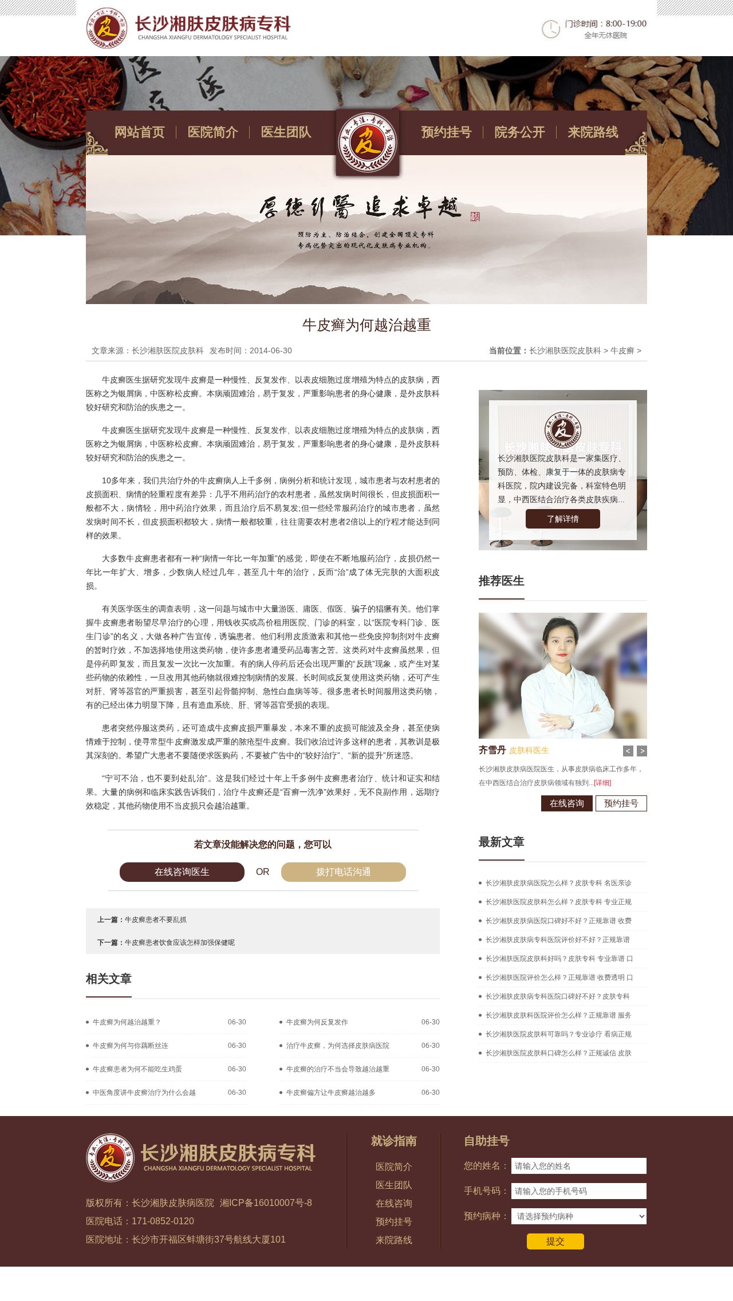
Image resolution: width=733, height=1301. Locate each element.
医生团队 (286, 132)
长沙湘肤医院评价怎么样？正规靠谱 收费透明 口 (559, 977)
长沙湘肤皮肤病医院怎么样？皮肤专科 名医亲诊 (559, 883)
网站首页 (140, 132)
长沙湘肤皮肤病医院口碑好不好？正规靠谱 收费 (559, 921)
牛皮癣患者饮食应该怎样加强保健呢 (180, 943)
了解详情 (563, 518)
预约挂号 (446, 132)
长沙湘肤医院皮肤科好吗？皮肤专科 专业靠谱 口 (559, 959)
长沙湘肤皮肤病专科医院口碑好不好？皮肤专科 (558, 996)
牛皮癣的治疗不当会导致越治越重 (337, 1069)
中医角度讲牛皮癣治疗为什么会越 (144, 1093)
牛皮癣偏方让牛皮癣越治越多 (331, 1093)
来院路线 (593, 132)
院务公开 (520, 132)
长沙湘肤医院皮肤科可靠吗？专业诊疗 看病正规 (559, 1034)
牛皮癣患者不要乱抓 (156, 920)
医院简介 (213, 132)
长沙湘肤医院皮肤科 (565, 350)
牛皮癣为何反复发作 (317, 1022)
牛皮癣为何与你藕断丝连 (130, 1046)
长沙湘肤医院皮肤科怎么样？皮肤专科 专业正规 (559, 902)
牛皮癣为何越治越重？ (127, 1022)
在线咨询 (576, 803)
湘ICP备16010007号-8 (266, 1203)
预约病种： (487, 1216)
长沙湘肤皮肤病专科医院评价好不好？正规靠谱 (558, 940)
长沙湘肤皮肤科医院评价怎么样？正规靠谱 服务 (559, 1015)
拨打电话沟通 (343, 872)
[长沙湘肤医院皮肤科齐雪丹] (572, 617)
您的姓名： (487, 1165)
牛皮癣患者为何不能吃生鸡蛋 (137, 1069)
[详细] (611, 783)
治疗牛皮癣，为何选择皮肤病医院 (337, 1046)
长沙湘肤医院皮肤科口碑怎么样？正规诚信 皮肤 (559, 1053)
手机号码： (487, 1191)
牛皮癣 (622, 350)
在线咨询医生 (182, 872)
